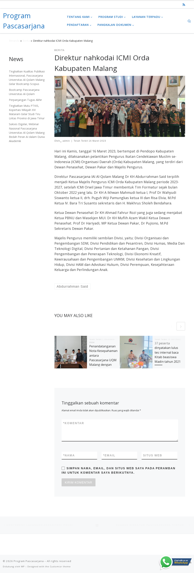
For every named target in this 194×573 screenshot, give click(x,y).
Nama (69, 455)
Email (109, 455)
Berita (26, 40)
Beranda (14, 40)
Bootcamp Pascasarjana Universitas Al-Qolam (24, 92)
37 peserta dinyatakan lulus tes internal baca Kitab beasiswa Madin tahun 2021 (168, 352)
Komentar (73, 423)
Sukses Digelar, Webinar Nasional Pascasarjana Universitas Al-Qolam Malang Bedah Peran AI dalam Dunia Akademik (27, 132)
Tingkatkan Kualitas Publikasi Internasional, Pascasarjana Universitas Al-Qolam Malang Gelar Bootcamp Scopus (27, 78)
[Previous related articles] (171, 326)
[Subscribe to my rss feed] (184, 4)
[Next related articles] (181, 326)
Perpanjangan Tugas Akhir (25, 100)
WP (23, 566)
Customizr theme (60, 566)
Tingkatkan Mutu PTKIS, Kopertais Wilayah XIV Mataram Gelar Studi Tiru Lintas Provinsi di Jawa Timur (27, 112)
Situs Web (152, 455)
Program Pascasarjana (29, 561)
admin (66, 141)
